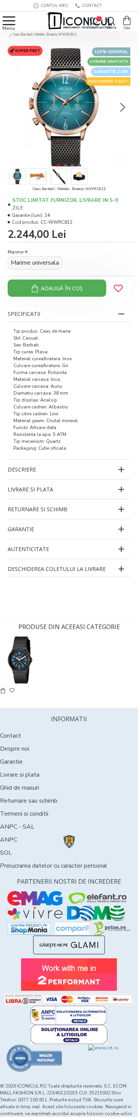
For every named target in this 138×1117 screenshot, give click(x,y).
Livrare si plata (30, 489)
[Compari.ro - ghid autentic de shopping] (34, 1058)
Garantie (21, 529)
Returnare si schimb (37, 509)
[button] (15, 107)
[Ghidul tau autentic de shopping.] (72, 929)
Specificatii (24, 313)
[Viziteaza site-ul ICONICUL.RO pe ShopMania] (29, 929)
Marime (15, 252)
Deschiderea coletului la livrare (57, 568)
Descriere (22, 469)
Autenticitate (28, 549)
